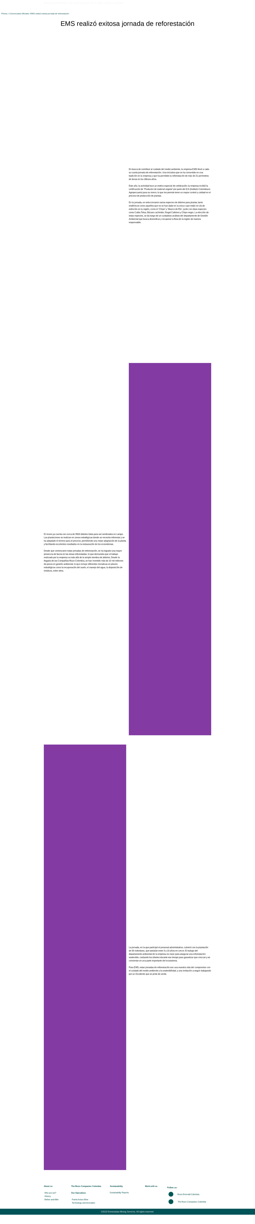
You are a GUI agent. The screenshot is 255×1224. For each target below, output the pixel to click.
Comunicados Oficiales (19, 13)
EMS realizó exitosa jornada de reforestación (50, 13)
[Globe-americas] (171, 1194)
